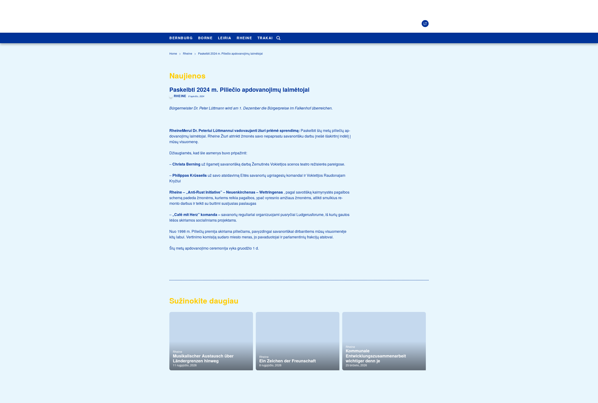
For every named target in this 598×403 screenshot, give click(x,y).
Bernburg (181, 37)
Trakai (265, 37)
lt (425, 23)
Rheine (244, 37)
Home (173, 53)
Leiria (224, 37)
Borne (205, 37)
